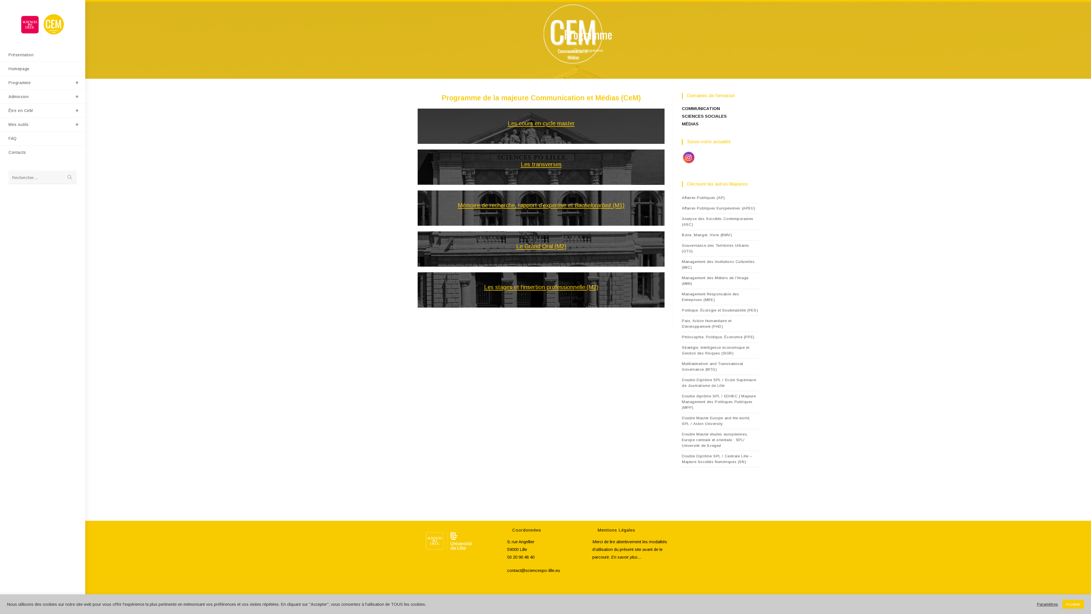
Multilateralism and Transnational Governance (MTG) (712, 367)
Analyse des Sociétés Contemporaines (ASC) (717, 222)
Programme (593, 50)
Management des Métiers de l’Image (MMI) (715, 281)
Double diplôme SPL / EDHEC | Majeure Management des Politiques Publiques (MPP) (719, 402)
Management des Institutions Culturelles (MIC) (718, 264)
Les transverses (541, 164)
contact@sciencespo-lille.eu (533, 570)
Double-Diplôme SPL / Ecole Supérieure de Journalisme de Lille (719, 383)
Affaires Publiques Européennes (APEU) (718, 208)
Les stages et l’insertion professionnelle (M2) (541, 287)
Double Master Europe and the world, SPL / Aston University (716, 421)
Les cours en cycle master (541, 123)
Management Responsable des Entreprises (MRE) (710, 297)
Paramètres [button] (1047, 604)
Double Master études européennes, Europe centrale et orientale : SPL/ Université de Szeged (715, 440)
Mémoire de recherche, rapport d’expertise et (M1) (541, 205)
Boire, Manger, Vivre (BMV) (707, 235)
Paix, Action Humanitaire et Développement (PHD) (706, 324)
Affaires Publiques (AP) (703, 198)
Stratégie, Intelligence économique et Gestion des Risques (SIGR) (715, 350)
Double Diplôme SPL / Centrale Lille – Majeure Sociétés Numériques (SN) (717, 459)
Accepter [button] (1073, 604)
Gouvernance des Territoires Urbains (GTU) (715, 248)
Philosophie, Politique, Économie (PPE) (718, 337)
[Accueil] (575, 50)
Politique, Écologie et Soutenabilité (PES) (720, 310)
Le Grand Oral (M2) (541, 246)
